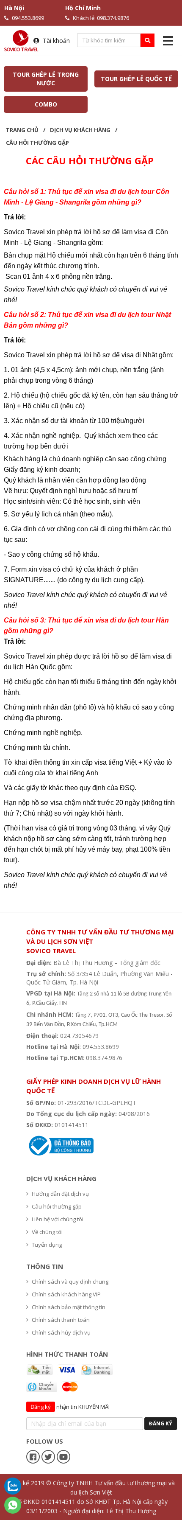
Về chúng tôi (47, 1232)
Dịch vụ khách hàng (80, 130)
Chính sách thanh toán (61, 1320)
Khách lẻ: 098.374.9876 (101, 18)
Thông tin (44, 1266)
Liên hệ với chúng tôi (57, 1219)
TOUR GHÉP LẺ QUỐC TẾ (136, 79)
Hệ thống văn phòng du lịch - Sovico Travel (91, 1069)
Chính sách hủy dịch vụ (61, 1332)
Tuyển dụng (47, 1244)
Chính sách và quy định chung (70, 1281)
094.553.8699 (28, 18)
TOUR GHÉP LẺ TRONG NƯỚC (46, 78)
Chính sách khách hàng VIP (66, 1294)
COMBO (45, 104)
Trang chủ (22, 130)
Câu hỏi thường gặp (37, 142)
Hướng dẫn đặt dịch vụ (60, 1193)
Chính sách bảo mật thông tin (68, 1307)
